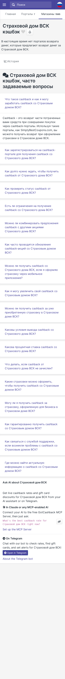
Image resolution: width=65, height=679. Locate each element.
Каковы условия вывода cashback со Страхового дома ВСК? (29, 331)
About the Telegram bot (18, 558)
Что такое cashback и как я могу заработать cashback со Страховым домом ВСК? (29, 103)
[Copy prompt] (59, 521)
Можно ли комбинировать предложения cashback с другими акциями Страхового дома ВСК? (31, 227)
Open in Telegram (16, 552)
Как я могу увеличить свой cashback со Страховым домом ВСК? (31, 293)
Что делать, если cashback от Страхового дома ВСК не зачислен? (28, 366)
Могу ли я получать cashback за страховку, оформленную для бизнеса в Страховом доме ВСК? (31, 407)
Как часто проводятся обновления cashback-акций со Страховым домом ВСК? (30, 248)
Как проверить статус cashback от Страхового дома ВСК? (28, 190)
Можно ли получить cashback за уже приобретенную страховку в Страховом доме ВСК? (31, 312)
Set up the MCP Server (17, 529)
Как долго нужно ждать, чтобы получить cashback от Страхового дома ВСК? (32, 173)
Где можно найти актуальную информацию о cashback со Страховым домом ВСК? (31, 466)
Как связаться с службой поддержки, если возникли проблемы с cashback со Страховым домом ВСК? (31, 445)
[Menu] (4, 5)
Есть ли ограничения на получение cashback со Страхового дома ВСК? (29, 208)
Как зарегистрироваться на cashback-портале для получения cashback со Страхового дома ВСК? (30, 154)
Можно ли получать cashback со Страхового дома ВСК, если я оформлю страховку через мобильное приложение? (31, 272)
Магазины (50, 14)
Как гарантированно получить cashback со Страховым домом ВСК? (31, 426)
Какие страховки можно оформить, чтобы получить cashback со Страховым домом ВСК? (32, 385)
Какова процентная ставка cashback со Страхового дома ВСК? (31, 349)
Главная (10, 14)
